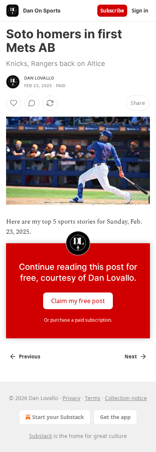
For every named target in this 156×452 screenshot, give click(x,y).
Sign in (140, 10)
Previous (29, 356)
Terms (92, 398)
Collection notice (126, 398)
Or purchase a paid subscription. (78, 320)
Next (131, 356)
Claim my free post (78, 301)
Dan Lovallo (39, 78)
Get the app (115, 417)
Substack (40, 435)
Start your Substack (58, 417)
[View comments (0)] (31, 103)
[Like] (13, 103)
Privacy (71, 398)
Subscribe (112, 10)
